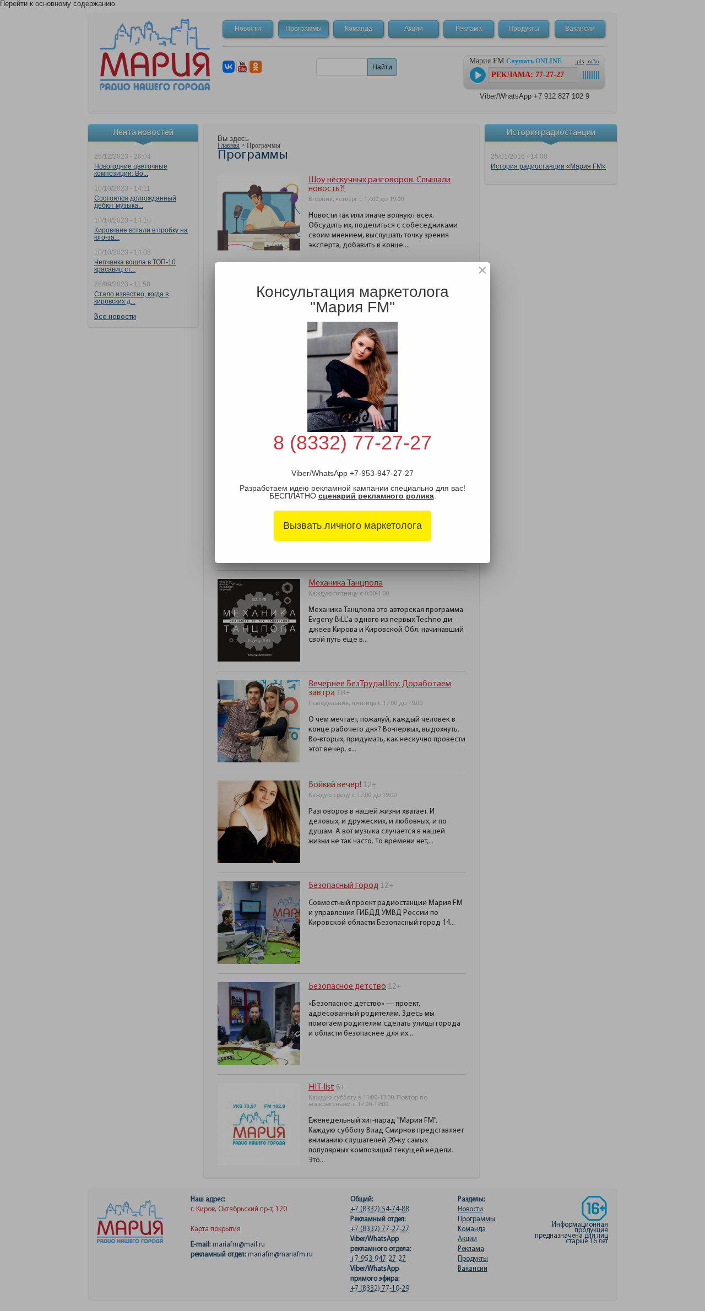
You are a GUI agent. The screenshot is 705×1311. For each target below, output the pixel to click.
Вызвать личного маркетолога (352, 525)
